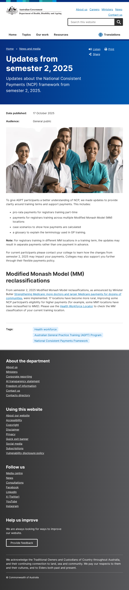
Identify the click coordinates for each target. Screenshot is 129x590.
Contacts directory (18, 395)
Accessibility (14, 420)
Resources (61, 34)
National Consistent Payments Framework (61, 340)
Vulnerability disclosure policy (25, 453)
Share (96, 54)
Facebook (12, 487)
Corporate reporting (19, 376)
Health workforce (45, 329)
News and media (29, 48)
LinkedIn (11, 492)
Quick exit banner (17, 439)
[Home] (33, 10)
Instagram (12, 506)
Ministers (107, 9)
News (118, 9)
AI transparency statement (23, 381)
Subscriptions (14, 448)
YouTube (11, 501)
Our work (42, 34)
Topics (26, 34)
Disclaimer (12, 429)
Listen (96, 49)
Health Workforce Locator (76, 306)
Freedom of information (21, 386)
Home (13, 34)
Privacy (10, 434)
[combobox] (91, 22)
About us (81, 9)
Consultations (15, 482)
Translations (112, 34)
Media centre (14, 473)
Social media (14, 443)
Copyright (12, 425)
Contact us (115, 14)
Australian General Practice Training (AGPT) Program (67, 335)
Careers (94, 9)
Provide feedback (22, 543)
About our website (18, 415)
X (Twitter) (12, 496)
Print (111, 49)
